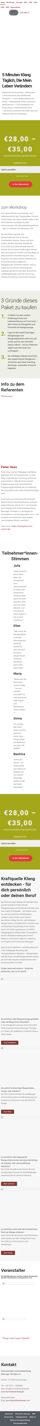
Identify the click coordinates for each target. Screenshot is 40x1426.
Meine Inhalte (15, 7)
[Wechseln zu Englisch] (24, 12)
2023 (35, 2)
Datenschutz (8, 1417)
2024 (2, 7)
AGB (33, 1414)
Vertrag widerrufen (20, 1423)
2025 (7, 7)
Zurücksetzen (22, 176)
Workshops (10, 2)
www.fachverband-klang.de (12, 1392)
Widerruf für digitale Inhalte (20, 1420)
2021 (25, 2)
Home (3, 2)
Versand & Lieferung (22, 1414)
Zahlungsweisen (21, 1417)
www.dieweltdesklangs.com (18, 1400)
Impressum (9, 1414)
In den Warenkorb (20, 184)
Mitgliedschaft (20, 163)
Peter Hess (9, 467)
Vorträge (19, 2)
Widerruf (33, 1417)
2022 (30, 2)
